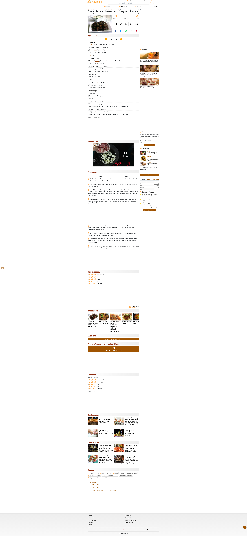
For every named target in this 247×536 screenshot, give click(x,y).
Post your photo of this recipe (113, 350)
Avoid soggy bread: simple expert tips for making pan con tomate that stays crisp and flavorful (131, 448)
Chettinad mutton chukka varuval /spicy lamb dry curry (93, 324)
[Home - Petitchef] (88, 9)
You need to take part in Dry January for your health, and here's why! (106, 420)
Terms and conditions (130, 520)
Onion (97, 61)
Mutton (91, 45)
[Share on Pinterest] (137, 31)
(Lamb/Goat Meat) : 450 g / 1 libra (101, 45)
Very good (99, 277)
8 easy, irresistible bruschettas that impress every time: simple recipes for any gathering (106, 459)
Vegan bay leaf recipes (96, 478)
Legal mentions (129, 522)
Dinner (97, 484)
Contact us (128, 515)
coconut (96, 82)
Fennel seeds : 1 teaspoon (97, 85)
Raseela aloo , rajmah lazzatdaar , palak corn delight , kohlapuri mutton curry (114, 326)
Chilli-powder (108, 478)
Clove (97, 473)
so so (98, 281)
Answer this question (144, 198)
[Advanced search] (153, 3)
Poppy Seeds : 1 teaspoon (97, 87)
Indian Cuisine (112, 490)
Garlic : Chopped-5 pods (96, 63)
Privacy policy (128, 518)
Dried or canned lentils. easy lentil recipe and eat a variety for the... (153, 159)
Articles (124, 6)
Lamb (122, 473)
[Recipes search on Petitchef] (150, 3)
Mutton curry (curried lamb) (103, 322)
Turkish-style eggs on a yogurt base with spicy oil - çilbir (152, 154)
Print (155, 167)
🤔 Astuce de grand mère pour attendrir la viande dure (147, 200)
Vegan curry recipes (95, 475)
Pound (142, 187)
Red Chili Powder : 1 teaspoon (98, 52)
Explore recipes (92, 482)
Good (98, 279)
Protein (93, 487)
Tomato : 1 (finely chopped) (97, 109)
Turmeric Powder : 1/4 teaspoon (98, 47)
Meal (93, 484)
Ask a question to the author (114, 339)
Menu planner (149, 144)
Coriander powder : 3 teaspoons (99, 69)
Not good (99, 283)
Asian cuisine (104, 490)
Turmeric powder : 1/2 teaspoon (98, 66)
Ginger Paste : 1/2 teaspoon (99, 50)
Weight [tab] (143, 179)
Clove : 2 (92, 93)
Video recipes (92, 518)
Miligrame (143, 181)
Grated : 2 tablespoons (98, 82)
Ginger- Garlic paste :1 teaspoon (99, 112)
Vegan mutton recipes (126, 475)
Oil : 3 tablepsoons (94, 117)
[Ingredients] (2, 268)
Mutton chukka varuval (127, 322)
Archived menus (148, 167)
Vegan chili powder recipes (110, 475)
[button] (89, 24)
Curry (102, 473)
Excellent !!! (100, 275)
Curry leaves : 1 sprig (95, 104)
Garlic (95, 50)
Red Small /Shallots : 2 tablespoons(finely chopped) (106, 61)
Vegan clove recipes (131, 473)
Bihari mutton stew (137, 322)
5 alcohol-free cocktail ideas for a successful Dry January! (131, 432)
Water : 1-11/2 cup (94, 77)
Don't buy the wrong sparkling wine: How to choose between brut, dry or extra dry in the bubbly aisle (131, 421)
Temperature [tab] (155, 179)
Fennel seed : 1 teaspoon (96, 101)
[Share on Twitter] (131, 31)
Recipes (108, 6)
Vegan (91, 473)
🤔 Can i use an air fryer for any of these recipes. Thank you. (148, 204)
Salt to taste (92, 74)
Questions (140, 6)
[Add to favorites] (115, 24)
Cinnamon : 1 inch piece (96, 96)
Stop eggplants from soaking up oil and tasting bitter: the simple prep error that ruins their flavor (106, 448)
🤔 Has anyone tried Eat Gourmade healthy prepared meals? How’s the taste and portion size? (148, 196)
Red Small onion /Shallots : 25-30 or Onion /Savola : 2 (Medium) (108, 106)
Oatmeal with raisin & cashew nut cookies (152, 164)
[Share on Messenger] (121, 31)
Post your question (150, 210)
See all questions (154, 207)
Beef (98, 487)
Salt (90, 55)
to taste (92, 55)
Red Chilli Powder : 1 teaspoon (98, 71)
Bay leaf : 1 (92, 98)
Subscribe (149, 175)
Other (156, 6)
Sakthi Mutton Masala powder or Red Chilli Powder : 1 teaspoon (108, 114)
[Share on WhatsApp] (126, 31)
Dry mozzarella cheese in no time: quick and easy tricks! (106, 431)
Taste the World (96, 490)
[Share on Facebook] (115, 31)
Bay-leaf (109, 473)
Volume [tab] (148, 179)
